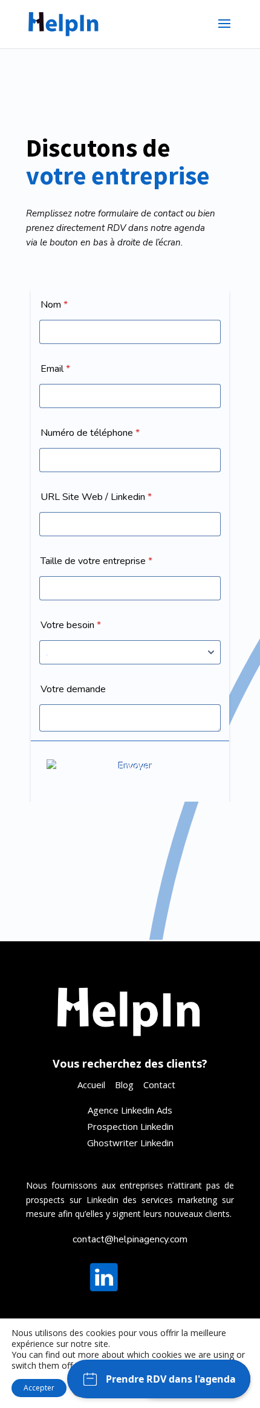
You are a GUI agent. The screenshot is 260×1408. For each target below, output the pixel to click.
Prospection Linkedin (130, 1126)
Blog (124, 1085)
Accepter (39, 1388)
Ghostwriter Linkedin (130, 1143)
